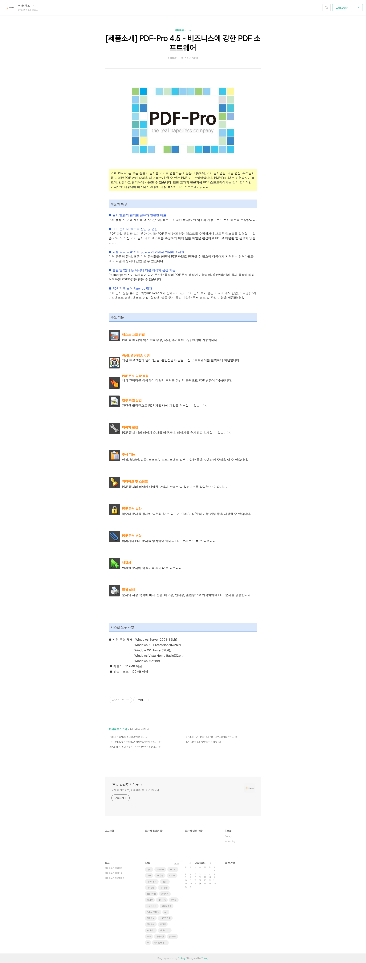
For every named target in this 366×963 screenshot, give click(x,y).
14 (210, 877)
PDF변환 (164, 888)
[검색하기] (326, 7)
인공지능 (151, 918)
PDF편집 (151, 888)
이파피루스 (24, 5)
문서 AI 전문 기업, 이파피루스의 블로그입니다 (135, 790)
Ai (148, 942)
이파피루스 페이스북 (114, 873)
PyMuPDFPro (153, 912)
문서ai (174, 900)
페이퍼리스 (164, 930)
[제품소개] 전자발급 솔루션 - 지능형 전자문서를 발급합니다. (133, 747)
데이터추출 (166, 906)
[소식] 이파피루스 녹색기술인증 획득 (201, 742)
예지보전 (160, 936)
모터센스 (151, 930)
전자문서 (151, 924)
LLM (149, 875)
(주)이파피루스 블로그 (126, 785)
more (176, 863)
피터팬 (163, 924)
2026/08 (200, 862)
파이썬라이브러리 (161, 942)
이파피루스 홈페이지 (114, 868)
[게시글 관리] (127, 700)
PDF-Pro (162, 900)
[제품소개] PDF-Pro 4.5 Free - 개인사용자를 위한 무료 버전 (209, 737)
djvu (149, 869)
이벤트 (165, 881)
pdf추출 (160, 875)
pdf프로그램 (165, 918)
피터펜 (150, 900)
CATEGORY (342, 7)
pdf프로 (172, 936)
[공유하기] (123, 700)
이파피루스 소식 (183, 30)
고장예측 (160, 869)
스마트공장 (152, 906)
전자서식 (165, 894)
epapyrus (151, 894)
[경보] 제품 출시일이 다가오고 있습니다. (126, 737)
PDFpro (172, 875)
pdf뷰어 (172, 869)
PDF (149, 936)
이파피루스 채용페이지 (114, 878)
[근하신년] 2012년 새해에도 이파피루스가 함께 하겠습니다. (133, 742)
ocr (166, 912)
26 (200, 883)
